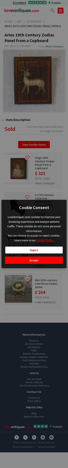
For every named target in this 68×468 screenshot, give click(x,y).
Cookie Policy (45, 240)
